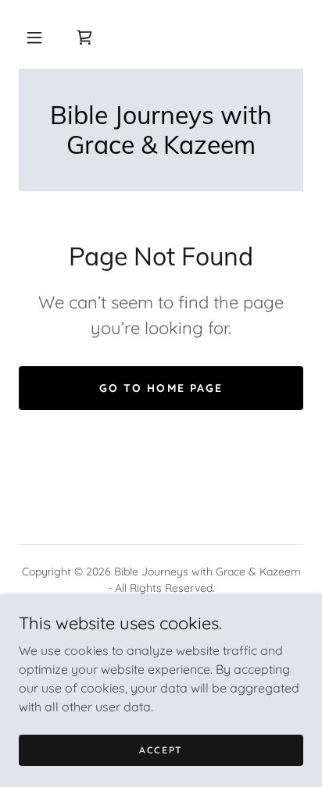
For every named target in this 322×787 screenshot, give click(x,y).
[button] (34, 37)
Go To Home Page (160, 388)
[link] (84, 37)
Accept (161, 750)
